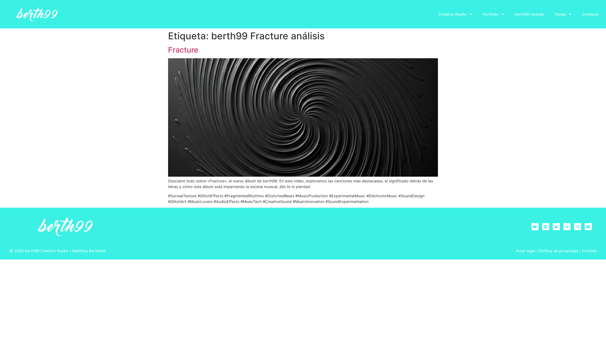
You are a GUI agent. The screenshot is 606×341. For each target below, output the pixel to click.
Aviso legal (525, 250)
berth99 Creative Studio (46, 250)
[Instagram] (577, 226)
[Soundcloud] (566, 226)
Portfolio (491, 14)
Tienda (560, 14)
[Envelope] (588, 226)
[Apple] (556, 226)
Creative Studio (453, 14)
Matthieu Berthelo (88, 250)
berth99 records (529, 14)
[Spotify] (545, 226)
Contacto (590, 14)
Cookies (589, 250)
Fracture (183, 49)
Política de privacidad (558, 250)
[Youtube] (535, 226)
